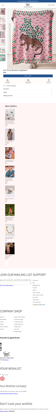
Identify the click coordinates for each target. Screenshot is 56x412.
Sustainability (3, 319)
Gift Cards (16, 329)
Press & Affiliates (4, 326)
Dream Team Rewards (19, 317)
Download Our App (18, 319)
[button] (3, 5)
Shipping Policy (36, 285)
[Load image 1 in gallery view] (2, 11)
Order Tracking (36, 292)
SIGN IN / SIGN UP (13, 393)
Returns (34, 290)
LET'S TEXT (2, 285)
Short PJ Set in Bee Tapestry (9, 142)
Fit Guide (35, 287)
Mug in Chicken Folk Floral (9, 199)
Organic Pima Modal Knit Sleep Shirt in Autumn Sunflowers (9, 218)
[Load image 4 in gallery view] (2, 34)
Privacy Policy (36, 300)
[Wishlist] (51, 5)
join (30, 283)
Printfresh (6, 360)
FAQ (34, 283)
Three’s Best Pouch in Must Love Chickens (9, 161)
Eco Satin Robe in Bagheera (8, 256)
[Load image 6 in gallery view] (2, 49)
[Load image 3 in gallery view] (2, 26)
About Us (2, 317)
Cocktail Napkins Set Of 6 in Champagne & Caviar (9, 123)
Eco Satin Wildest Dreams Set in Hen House (9, 180)
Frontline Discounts (18, 324)
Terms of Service (37, 302)
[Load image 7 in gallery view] (2, 57)
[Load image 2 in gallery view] (2, 19)
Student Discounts (18, 322)
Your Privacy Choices (38, 304)
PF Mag (1, 322)
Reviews (2, 324)
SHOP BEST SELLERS (4, 393)
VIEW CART (11, 411)
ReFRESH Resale (17, 331)
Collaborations (17, 326)
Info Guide (35, 297)
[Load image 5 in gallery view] (2, 42)
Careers (2, 329)
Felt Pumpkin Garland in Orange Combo (9, 238)
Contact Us (35, 280)
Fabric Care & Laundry (38, 295)
